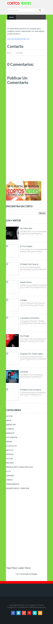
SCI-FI (8, 471)
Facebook (13, 613)
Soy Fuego (24, 336)
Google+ (24, 613)
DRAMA (9, 442)
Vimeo (35, 613)
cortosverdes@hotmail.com (18, 39)
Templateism (23, 607)
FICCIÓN (9, 459)
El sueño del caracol (29, 264)
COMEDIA (10, 429)
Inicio (11, 17)
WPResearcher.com (38, 607)
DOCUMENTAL (11, 437)
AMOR (8, 420)
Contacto (15, 46)
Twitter (18, 613)
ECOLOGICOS (11, 446)
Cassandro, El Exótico (29, 318)
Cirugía (23, 300)
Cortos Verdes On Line (33, 605)
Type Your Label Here (18, 567)
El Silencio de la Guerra (30, 389)
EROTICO (9, 450)
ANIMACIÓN (11, 425)
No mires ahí (26, 228)
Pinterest (29, 613)
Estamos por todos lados (31, 353)
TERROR (9, 480)
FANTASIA (10, 454)
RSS (40, 613)
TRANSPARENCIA (12, 484)
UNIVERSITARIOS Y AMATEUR (17, 488)
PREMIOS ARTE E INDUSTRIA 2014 (19, 467)
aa (10, 53)
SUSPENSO (10, 476)
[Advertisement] (26, 154)
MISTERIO (10, 463)
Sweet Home (26, 282)
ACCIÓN (9, 416)
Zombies (24, 371)
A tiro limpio (26, 246)
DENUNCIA (10, 433)
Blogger (34, 574)
